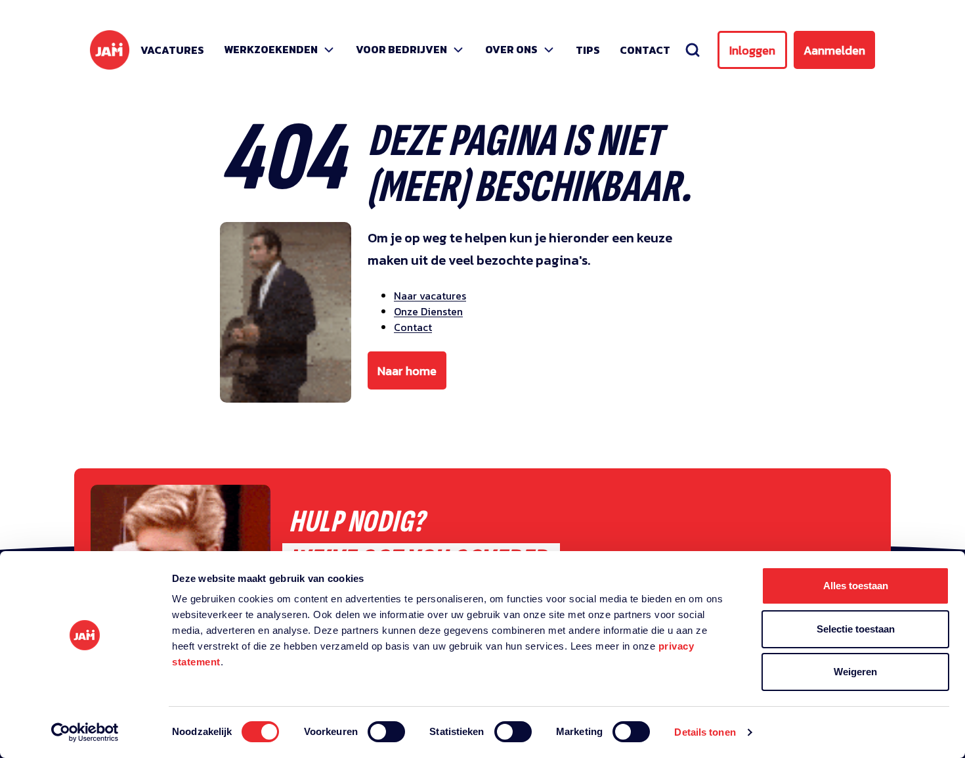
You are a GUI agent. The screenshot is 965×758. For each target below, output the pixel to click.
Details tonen (704, 732)
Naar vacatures (430, 295)
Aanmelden (834, 50)
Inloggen (752, 50)
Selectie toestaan (856, 629)
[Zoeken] (692, 49)
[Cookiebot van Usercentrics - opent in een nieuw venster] (85, 732)
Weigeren (855, 671)
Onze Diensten (428, 311)
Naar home (407, 371)
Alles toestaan (855, 585)
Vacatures (172, 50)
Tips (588, 50)
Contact (645, 50)
